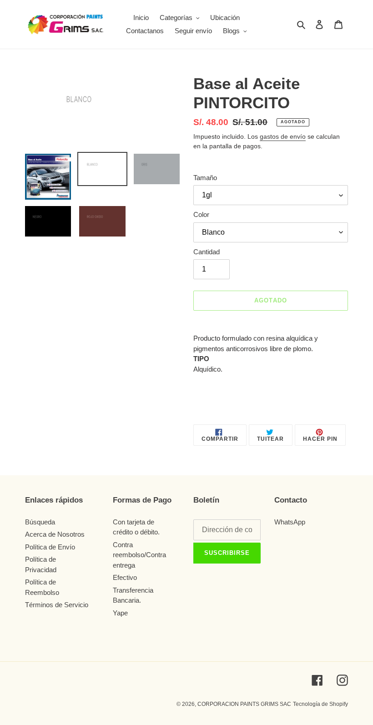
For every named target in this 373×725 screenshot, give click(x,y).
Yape (120, 613)
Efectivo (125, 577)
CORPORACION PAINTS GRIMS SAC (244, 704)
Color (201, 214)
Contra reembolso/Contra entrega (139, 555)
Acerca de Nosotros (55, 534)
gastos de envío (283, 136)
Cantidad (206, 252)
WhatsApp (289, 522)
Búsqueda (40, 522)
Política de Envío (50, 547)
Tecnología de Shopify (320, 704)
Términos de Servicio (56, 605)
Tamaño (205, 177)
